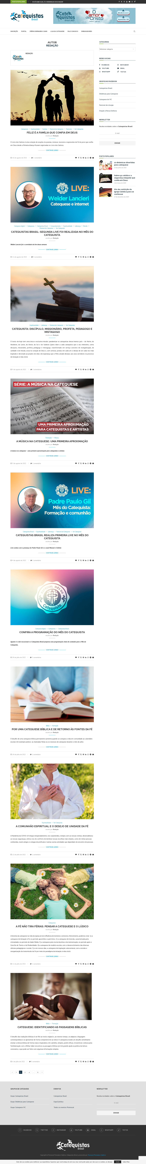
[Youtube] (126, 1)
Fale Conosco (73, 31)
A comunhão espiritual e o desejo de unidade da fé (52, 826)
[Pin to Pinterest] (83, 158)
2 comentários (37, 369)
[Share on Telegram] (90, 158)
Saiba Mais (126, 1162)
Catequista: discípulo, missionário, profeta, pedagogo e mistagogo (52, 330)
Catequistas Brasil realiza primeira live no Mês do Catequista (52, 537)
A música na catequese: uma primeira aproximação (52, 441)
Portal (24, 31)
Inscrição (14, 31)
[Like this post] (76, 158)
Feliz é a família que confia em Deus (52, 132)
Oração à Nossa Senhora (108, 111)
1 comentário (37, 158)
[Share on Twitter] (81, 158)
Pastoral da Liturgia (106, 105)
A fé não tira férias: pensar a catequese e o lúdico (52, 926)
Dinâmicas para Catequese (108, 94)
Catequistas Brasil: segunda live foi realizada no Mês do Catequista (52, 233)
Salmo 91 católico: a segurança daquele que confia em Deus (124, 177)
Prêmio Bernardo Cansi (38, 31)
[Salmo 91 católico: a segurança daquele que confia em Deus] (105, 178)
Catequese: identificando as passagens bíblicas (52, 1027)
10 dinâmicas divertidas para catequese (124, 164)
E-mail (117, 133)
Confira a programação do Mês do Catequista (52, 632)
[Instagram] (124, 1)
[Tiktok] (135, 1)
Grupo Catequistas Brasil (19, 1096)
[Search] (134, 31)
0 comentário (37, 257)
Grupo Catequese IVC (18, 1107)
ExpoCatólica (58, 1102)
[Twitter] (121, 1)
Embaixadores (86, 31)
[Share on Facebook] (78, 158)
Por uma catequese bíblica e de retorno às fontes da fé (52, 729)
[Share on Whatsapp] (88, 158)
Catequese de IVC (105, 99)
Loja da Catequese (57, 31)
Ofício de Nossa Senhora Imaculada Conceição (50, 2)
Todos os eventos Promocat (64, 1107)
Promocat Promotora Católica (97, 1155)
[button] (28, 1)
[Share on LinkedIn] (85, 158)
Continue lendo (52, 150)
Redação (29, 53)
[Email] (129, 1)
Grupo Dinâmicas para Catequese (22, 1102)
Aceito (118, 1162)
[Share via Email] (93, 158)
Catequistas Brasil (105, 88)
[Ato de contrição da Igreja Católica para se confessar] (105, 192)
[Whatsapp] (132, 1)
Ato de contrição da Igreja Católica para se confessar (124, 191)
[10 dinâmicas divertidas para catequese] (105, 165)
